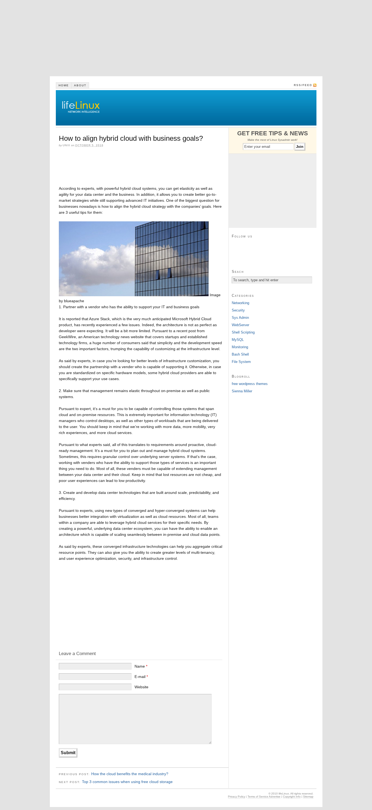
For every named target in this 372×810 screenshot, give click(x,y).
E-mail (141, 676)
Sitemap (308, 796)
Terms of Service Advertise (264, 796)
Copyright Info (292, 796)
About (80, 85)
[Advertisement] (163, 38)
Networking (240, 303)
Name (141, 666)
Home (64, 85)
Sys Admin (240, 318)
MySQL (238, 340)
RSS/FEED (303, 85)
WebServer (240, 325)
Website (141, 687)
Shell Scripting (243, 332)
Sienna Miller (242, 391)
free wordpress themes (250, 384)
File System (241, 362)
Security (238, 310)
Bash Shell (240, 354)
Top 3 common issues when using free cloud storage (127, 782)
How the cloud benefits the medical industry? (129, 774)
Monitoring (240, 347)
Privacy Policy (236, 796)
